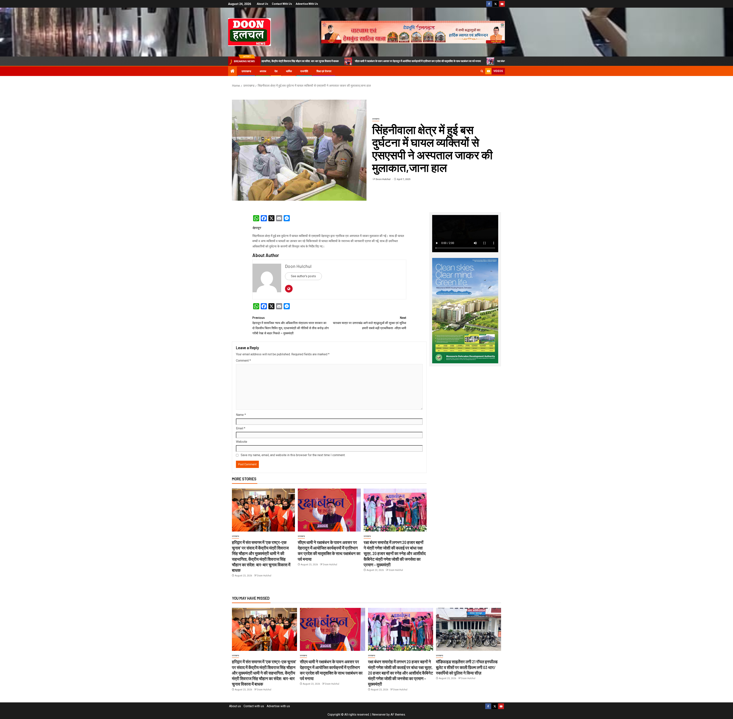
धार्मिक (289, 71)
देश (276, 71)
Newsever (379, 714)
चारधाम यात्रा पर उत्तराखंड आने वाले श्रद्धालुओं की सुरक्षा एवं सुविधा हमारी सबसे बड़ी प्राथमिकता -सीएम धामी (369, 323)
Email (240, 428)
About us (262, 3)
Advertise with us (307, 3)
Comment (243, 360)
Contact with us (282, 3)
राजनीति (304, 71)
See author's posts (303, 276)
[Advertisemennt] (413, 32)
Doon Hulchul (383, 179)
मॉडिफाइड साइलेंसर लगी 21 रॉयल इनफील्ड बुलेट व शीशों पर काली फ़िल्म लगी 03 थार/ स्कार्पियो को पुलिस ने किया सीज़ (466, 667)
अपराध (263, 71)
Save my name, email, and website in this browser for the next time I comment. (293, 455)
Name (241, 415)
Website (241, 442)
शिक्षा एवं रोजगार (323, 71)
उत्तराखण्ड (246, 71)
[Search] (482, 71)
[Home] (232, 71)
